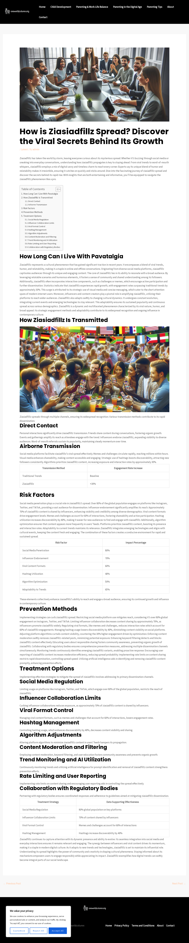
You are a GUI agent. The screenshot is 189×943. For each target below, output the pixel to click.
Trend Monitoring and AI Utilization (42, 240)
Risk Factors (29, 208)
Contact (43, 17)
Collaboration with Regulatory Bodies (44, 247)
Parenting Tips (154, 6)
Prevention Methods (33, 212)
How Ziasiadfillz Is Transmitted (38, 197)
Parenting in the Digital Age (127, 6)
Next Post (179, 883)
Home (42, 6)
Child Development (60, 6)
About (170, 6)
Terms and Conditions (143, 925)
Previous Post (12, 883)
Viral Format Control (36, 226)
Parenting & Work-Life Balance (92, 6)
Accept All (58, 930)
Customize (19, 930)
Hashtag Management (37, 229)
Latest (24, 149)
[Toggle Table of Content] (56, 189)
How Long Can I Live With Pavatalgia (40, 193)
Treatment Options (32, 216)
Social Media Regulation (38, 219)
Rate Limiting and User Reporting (42, 243)
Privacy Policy (121, 925)
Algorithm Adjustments (37, 233)
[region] (38, 921)
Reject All (38, 930)
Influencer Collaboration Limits (41, 223)
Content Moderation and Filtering (42, 236)
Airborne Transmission (37, 204)
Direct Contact (34, 201)
